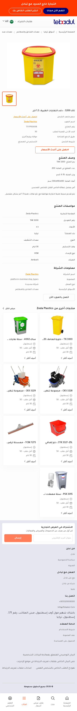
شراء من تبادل (68, 584)
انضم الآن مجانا (56, 11)
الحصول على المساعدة (64, 641)
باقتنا (73, 589)
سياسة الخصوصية (66, 560)
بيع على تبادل (69, 578)
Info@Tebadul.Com (66, 607)
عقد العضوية (69, 635)
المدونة (71, 566)
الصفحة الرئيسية (67, 32)
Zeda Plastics (30, 122)
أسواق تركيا (49, 32)
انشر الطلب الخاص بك (25, 11)
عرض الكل (10, 309)
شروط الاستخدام (67, 630)
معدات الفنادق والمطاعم (27, 32)
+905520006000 (67, 602)
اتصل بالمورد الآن (59, 297)
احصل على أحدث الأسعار (25, 117)
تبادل (73, 554)
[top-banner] (64, 21)
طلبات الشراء (24, 21)
